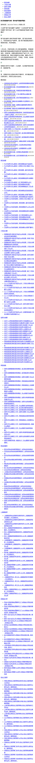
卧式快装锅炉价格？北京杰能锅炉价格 (16, 155)
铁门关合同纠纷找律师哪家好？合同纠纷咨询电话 (19, 468)
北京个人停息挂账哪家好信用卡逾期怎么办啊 (17, 333)
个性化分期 (7, 4)
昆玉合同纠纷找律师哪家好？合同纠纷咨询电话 (18, 449)
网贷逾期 (7, 2)
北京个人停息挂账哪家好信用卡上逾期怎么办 (17, 329)
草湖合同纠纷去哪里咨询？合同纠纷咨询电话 (17, 486)
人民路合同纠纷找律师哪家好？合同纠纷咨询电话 (19, 472)
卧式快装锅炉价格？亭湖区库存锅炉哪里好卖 (17, 90)
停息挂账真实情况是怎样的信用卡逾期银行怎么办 (19, 353)
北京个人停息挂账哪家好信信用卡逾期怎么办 (17, 327)
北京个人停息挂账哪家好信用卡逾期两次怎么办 (18, 335)
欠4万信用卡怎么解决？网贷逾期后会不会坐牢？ (18, 164)
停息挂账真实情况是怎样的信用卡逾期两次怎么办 (19, 358)
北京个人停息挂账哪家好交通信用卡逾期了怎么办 (19, 323)
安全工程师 (7, 17)
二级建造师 (7, 12)
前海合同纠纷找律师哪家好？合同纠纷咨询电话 (18, 488)
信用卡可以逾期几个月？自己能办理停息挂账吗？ (19, 407)
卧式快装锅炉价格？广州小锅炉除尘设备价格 (17, 94)
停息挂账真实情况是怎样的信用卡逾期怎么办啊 (18, 356)
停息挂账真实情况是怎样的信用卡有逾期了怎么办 (19, 347)
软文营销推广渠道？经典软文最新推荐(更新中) (18, 105)
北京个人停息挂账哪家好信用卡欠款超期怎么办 (18, 321)
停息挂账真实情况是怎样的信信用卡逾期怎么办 (18, 349)
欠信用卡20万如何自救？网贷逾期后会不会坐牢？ (19, 196)
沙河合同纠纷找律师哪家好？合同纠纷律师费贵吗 (19, 496)
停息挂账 (7, 8)
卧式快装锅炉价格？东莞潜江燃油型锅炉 (16, 152)
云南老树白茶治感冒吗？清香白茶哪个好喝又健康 (19, 141)
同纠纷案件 (7, 10)
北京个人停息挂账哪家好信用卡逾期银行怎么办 (18, 331)
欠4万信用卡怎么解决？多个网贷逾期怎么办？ (18, 182)
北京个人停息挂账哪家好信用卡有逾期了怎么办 (18, 325)
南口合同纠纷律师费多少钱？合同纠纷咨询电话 (18, 504)
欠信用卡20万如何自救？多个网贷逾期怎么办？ (18, 215)
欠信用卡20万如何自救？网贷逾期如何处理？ (17, 217)
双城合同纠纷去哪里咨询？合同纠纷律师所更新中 (19, 498)
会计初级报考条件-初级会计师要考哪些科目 (17, 639)
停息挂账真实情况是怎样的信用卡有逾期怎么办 (18, 362)
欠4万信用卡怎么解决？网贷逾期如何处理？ (17, 184)
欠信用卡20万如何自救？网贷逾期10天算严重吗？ (19, 227)
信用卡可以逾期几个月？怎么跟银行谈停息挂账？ (19, 405)
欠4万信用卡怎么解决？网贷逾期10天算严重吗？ (18, 194)
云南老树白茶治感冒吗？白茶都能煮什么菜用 (17, 148)
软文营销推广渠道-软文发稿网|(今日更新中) (17, 101)
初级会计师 (7, 15)
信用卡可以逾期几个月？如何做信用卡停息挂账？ (19, 409)
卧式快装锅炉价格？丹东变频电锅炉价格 (16, 87)
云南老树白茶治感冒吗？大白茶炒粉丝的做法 (17, 145)
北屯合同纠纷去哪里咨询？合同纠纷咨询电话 (17, 470)
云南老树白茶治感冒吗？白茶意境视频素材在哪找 (19, 83)
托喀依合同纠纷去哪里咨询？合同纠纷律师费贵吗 (19, 494)
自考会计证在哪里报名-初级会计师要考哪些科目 (18, 629)
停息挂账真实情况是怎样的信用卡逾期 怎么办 (18, 360)
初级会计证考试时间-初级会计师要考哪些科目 (18, 661)
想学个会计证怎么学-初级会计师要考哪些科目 (18, 618)
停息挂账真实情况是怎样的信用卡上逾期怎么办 (18, 351)
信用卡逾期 (7, 6)
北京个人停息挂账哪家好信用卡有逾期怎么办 (17, 339)
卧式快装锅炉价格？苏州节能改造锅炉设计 (17, 97)
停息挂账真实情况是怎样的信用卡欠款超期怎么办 (19, 341)
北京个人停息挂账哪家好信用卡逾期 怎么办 (17, 337)
